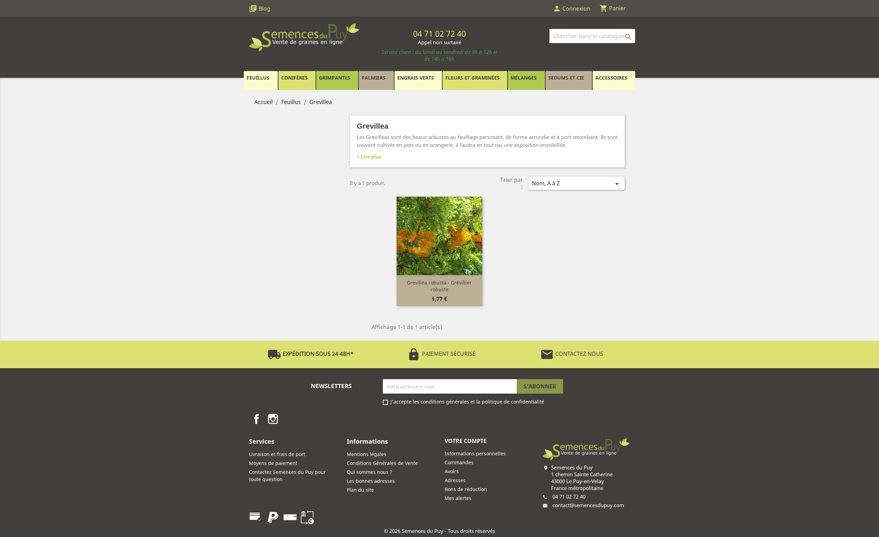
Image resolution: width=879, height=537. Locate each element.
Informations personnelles (475, 453)
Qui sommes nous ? (369, 472)
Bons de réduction (466, 489)
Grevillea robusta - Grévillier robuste (439, 286)
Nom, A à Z (576, 183)
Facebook (256, 419)
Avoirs (452, 471)
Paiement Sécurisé (441, 354)
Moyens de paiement (273, 463)
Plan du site (360, 490)
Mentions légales (366, 454)
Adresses (455, 480)
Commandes (459, 462)
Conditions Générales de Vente (382, 463)
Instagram (273, 419)
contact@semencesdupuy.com (588, 505)
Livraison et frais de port (277, 454)
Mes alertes (458, 498)
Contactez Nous (571, 354)
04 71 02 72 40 (568, 496)
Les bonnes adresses (371, 481)
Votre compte (466, 441)
